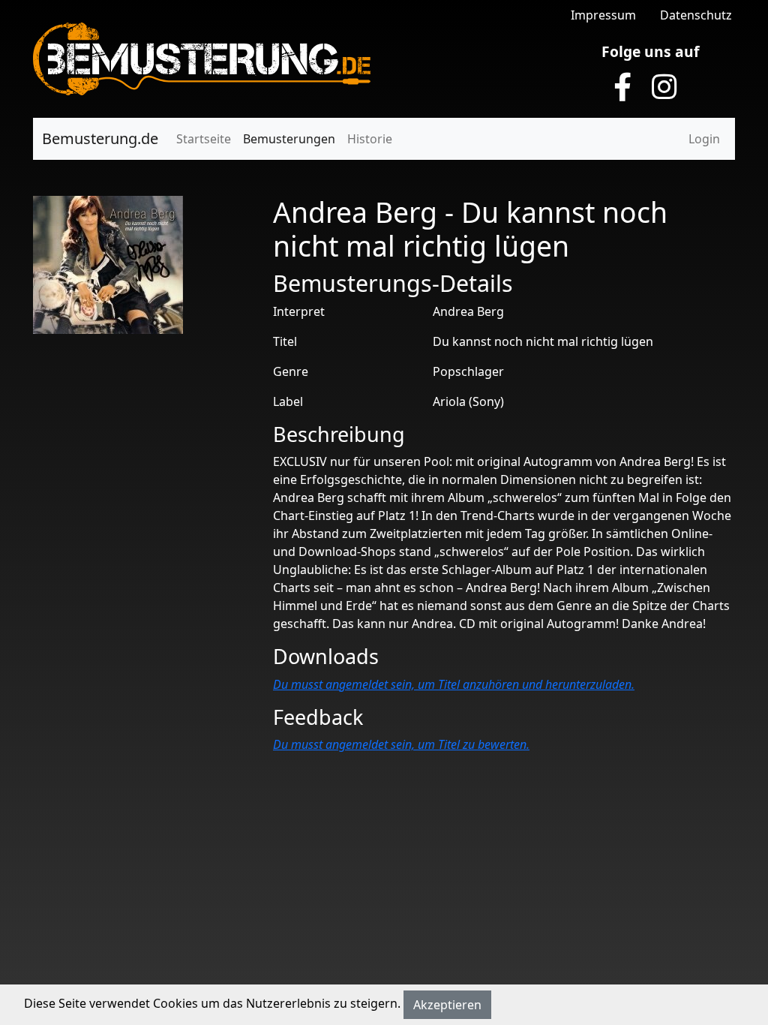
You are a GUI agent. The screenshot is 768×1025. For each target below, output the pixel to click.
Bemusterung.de (100, 138)
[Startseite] (201, 58)
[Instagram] (664, 87)
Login (704, 139)
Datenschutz (696, 15)
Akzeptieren (447, 1004)
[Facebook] (622, 87)
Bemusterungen (289, 139)
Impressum (603, 15)
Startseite (203, 139)
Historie (369, 139)
